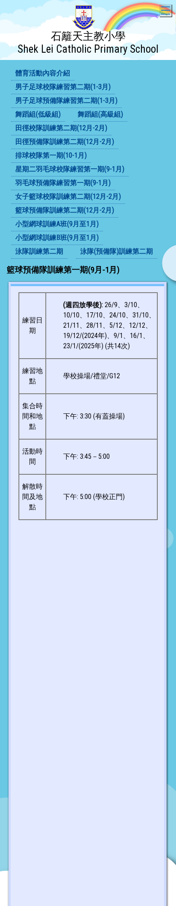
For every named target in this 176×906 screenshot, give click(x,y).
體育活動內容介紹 (42, 73)
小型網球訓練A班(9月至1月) (57, 224)
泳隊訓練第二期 (39, 251)
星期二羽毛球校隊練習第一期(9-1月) (69, 169)
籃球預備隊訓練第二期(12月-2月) (64, 210)
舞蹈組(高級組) (100, 114)
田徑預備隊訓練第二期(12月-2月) (64, 142)
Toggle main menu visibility (165, 10)
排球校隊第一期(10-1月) (51, 155)
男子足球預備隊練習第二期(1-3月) (66, 100)
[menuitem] (42, 74)
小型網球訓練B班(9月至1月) (57, 237)
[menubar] (88, 163)
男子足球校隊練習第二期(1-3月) (63, 87)
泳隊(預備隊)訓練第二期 (116, 251)
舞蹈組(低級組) (38, 114)
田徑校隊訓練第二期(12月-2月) (61, 128)
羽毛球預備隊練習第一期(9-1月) (63, 183)
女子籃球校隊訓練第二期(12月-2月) (68, 196)
